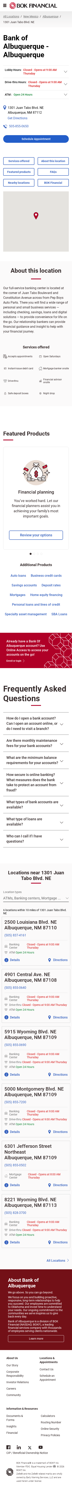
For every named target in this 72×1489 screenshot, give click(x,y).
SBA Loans (59, 614)
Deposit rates (51, 585)
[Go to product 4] (41, 554)
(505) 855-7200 (15, 1102)
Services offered (18, 161)
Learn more (36, 1338)
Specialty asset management (26, 614)
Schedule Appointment (36, 139)
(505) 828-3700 (15, 1213)
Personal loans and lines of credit (36, 604)
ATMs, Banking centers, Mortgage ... (32, 898)
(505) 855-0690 (15, 1045)
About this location (53, 161)
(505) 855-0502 (15, 1165)
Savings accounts (24, 585)
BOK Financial (53, 182)
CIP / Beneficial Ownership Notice (27, 1449)
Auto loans (18, 576)
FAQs (53, 171)
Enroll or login (13, 660)
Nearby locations (19, 182)
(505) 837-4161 (15, 935)
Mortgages (17, 595)
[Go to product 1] (31, 554)
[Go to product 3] (38, 554)
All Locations (56, 1260)
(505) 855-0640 (15, 988)
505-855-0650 (19, 126)
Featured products (19, 171)
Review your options (36, 535)
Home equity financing (46, 595)
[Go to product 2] (34, 554)
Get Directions (17, 118)
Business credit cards (46, 576)
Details (15, 960)
